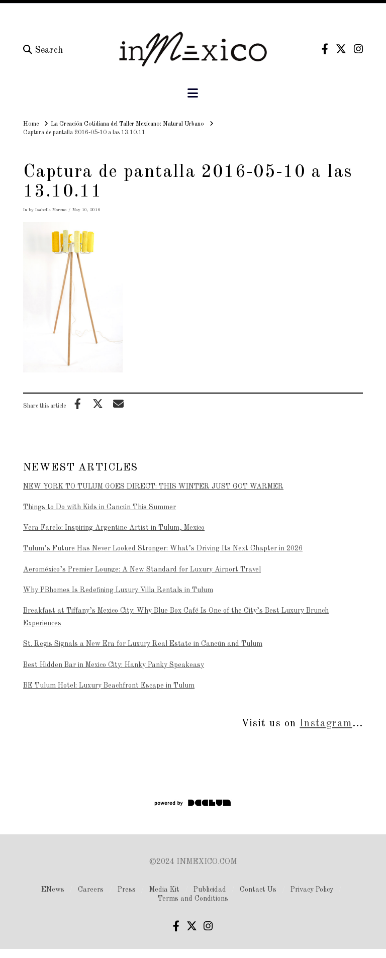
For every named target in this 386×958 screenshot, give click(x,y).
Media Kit (164, 889)
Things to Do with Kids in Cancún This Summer (99, 507)
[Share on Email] (118, 403)
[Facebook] (325, 49)
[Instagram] (358, 49)
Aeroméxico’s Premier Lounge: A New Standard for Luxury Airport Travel (142, 569)
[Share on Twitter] (98, 403)
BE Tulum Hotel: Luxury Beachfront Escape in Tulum (109, 685)
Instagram (326, 723)
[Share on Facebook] (77, 403)
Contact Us (258, 889)
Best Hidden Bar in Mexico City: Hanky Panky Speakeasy (113, 664)
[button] (192, 94)
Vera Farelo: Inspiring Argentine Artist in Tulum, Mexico (114, 527)
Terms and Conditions (193, 898)
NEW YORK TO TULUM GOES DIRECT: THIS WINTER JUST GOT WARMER (153, 486)
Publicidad (210, 889)
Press (127, 889)
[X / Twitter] (341, 49)
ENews (52, 889)
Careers (91, 889)
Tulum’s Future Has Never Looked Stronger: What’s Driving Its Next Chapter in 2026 (163, 548)
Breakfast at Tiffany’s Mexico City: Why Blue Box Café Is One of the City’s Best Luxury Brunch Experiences (176, 617)
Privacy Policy (312, 889)
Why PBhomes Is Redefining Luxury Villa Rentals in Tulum (118, 590)
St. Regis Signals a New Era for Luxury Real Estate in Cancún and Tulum (142, 643)
